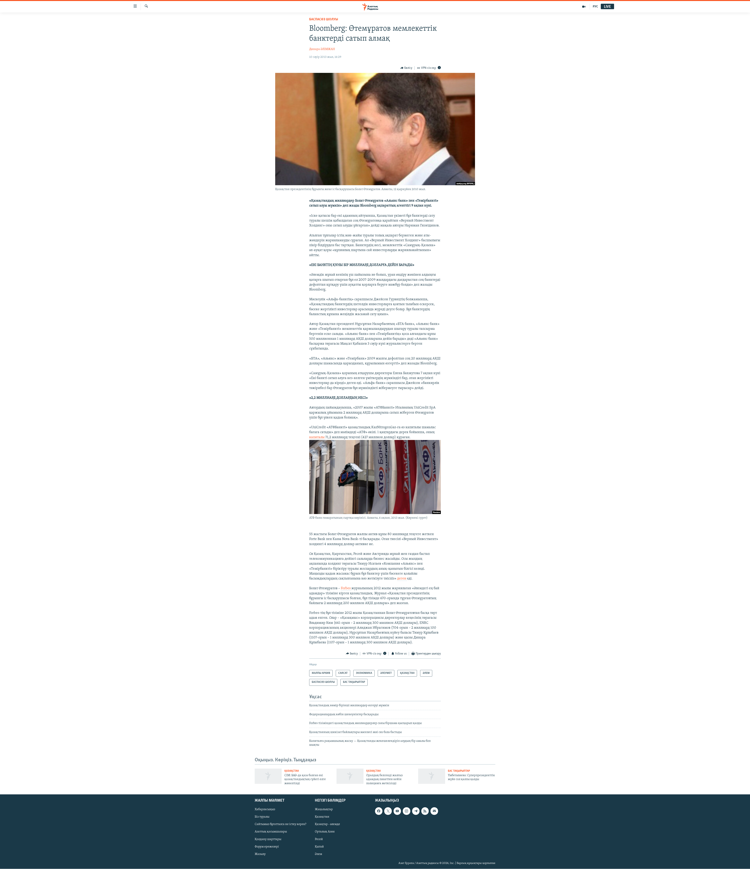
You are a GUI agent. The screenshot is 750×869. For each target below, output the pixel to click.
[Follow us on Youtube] (397, 811)
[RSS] (425, 811)
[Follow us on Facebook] (378, 811)
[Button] (406, 68)
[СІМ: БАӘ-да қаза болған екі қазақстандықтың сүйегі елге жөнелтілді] (268, 776)
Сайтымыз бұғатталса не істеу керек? (280, 824)
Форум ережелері (267, 846)
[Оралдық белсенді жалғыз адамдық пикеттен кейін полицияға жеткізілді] (350, 776)
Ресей (319, 839)
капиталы (317, 437)
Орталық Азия (325, 831)
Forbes (346, 588)
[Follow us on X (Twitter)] (388, 811)
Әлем (318, 854)
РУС (595, 6)
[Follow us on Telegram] (416, 811)
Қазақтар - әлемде (327, 824)
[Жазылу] (434, 811)
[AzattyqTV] (584, 7)
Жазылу (260, 854)
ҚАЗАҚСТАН (291, 771)
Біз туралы (262, 816)
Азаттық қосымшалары (271, 831)
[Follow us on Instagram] (406, 811)
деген (402, 578)
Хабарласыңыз (265, 809)
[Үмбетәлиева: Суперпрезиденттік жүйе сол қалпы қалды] (431, 776)
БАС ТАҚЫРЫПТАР (459, 771)
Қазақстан (322, 816)
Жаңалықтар (324, 809)
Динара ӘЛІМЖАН (322, 49)
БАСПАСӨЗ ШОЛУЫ (323, 19)
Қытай (319, 846)
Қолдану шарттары (268, 839)
